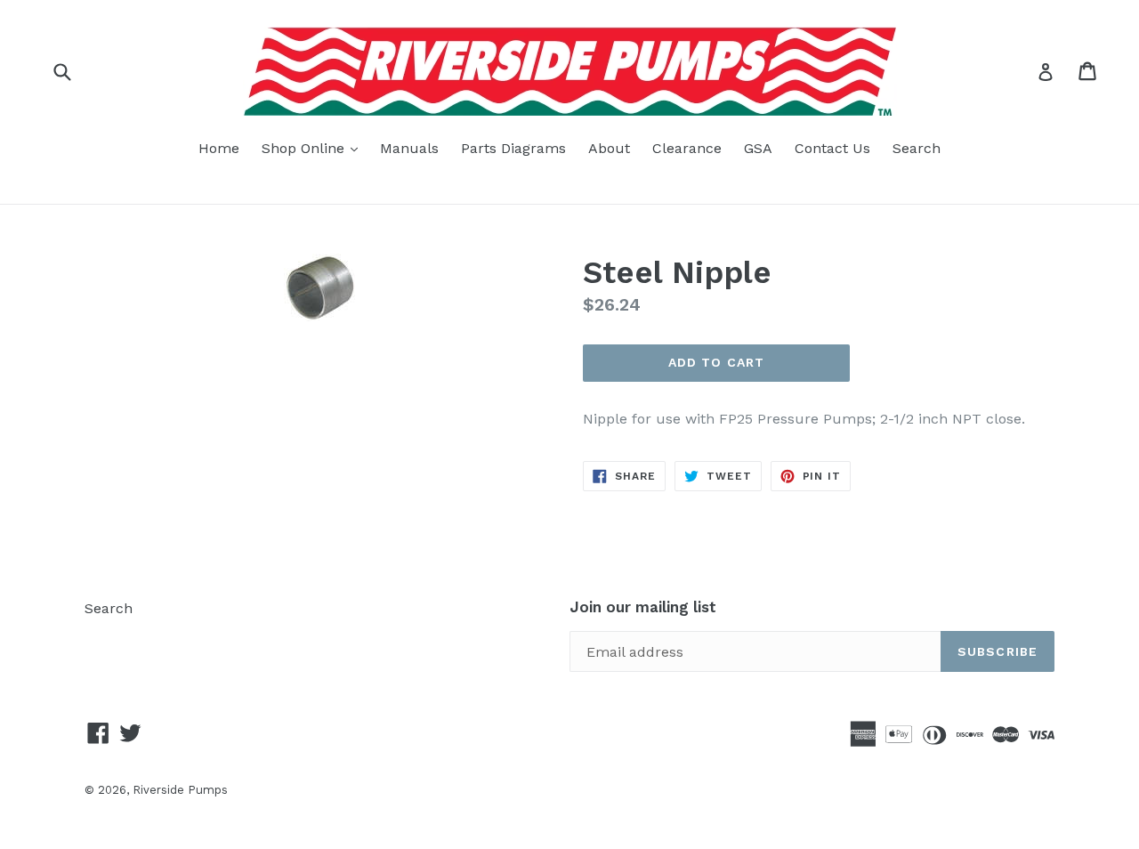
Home (218, 148)
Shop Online (314, 148)
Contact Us (832, 148)
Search (917, 148)
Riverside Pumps (180, 789)
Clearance (687, 148)
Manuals (409, 148)
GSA (758, 148)
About (609, 148)
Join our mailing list (643, 607)
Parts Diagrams (513, 148)
